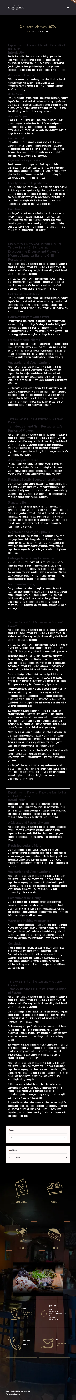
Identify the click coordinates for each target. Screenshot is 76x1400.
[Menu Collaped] (68, 7)
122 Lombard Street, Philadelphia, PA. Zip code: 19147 (27, 1314)
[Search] (64, 1138)
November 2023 (14, 1158)
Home (28, 31)
